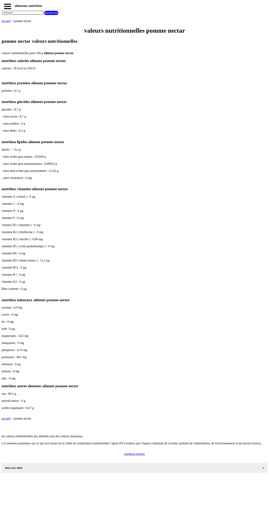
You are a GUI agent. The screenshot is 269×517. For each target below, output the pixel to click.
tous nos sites (13, 467)
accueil (6, 21)
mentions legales (134, 454)
